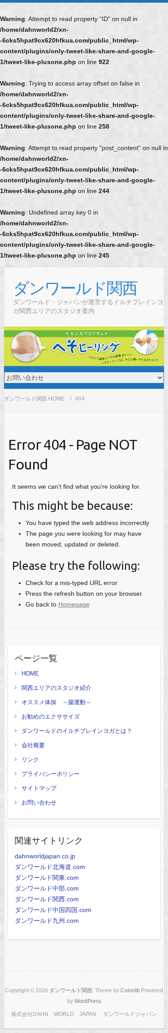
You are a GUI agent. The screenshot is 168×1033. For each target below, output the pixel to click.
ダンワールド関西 (75, 288)
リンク (30, 759)
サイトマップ (39, 788)
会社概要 (33, 745)
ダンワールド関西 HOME (34, 399)
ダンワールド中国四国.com (53, 909)
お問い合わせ (39, 802)
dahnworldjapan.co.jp (45, 856)
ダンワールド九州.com (47, 920)
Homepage (74, 604)
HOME (30, 673)
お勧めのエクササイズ (51, 716)
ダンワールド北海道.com (50, 866)
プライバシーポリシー (51, 773)
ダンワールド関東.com (47, 877)
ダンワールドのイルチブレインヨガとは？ (77, 730)
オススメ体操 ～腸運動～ (56, 702)
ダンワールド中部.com (47, 888)
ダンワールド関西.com (47, 899)
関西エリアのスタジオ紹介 (56, 687)
